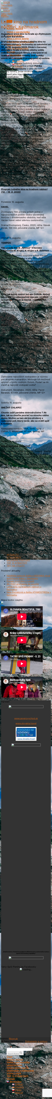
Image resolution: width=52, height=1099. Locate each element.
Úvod (9, 1056)
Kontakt (11, 1078)
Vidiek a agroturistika (18, 32)
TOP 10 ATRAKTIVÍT (17, 563)
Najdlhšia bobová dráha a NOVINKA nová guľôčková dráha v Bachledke (28, 577)
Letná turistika (14, 1065)
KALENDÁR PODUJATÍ (18, 560)
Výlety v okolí (14, 1073)
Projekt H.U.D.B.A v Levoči (20, 581)
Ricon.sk (13, 1038)
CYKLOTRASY (14, 557)
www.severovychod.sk (26, 718)
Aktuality (4, 15)
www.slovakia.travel (26, 723)
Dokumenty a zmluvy (36, 1041)
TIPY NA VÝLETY (16, 565)
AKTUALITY (13, 554)
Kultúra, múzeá (15, 1059)
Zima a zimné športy (18, 38)
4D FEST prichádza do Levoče (23, 584)
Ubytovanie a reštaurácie (20, 1070)
